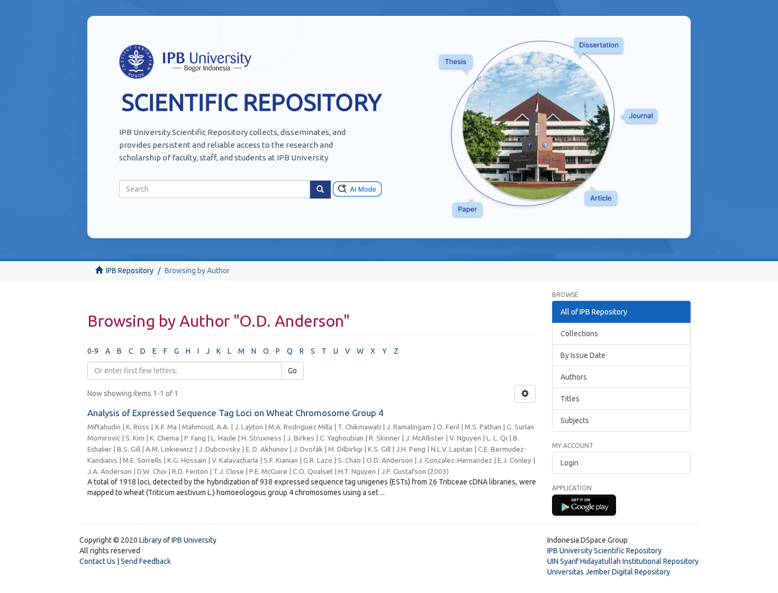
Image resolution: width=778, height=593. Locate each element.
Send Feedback (146, 561)
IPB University (193, 540)
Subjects (574, 420)
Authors (573, 377)
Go (292, 370)
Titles (570, 398)
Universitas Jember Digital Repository (608, 572)
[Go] (320, 190)
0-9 (92, 351)
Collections (579, 333)
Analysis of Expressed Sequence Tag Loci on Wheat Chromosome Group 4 (235, 413)
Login (569, 463)
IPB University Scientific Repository (604, 550)
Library (150, 540)
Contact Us (97, 561)
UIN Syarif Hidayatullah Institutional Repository (623, 561)
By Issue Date (582, 355)
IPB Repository (129, 270)
